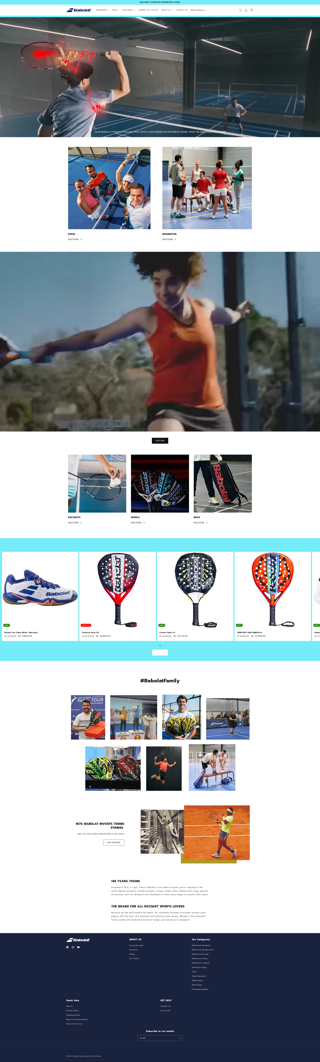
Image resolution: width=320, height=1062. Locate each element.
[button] (102, 10)
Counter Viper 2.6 (167, 633)
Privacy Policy (72, 1010)
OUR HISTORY (114, 842)
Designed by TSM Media (92, 1056)
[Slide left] (154, 645)
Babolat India (78, 1056)
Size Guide (165, 1010)
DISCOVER (73, 239)
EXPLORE (160, 440)
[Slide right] (165, 645)
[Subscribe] (179, 1038)
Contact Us (165, 1006)
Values (132, 954)
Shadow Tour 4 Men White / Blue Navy (21, 633)
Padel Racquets (199, 976)
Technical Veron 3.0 (90, 633)
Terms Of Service (74, 1024)
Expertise (133, 949)
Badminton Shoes (200, 958)
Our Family (134, 958)
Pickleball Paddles (200, 989)
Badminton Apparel (201, 963)
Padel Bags (197, 985)
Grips (194, 971)
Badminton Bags (199, 967)
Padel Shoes (197, 980)
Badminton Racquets (201, 945)
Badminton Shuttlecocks (203, 949)
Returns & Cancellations (77, 1019)
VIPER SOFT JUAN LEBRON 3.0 (249, 633)
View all (160, 652)
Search (69, 1006)
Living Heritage (136, 945)
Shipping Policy (73, 1015)
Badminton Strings (200, 954)
